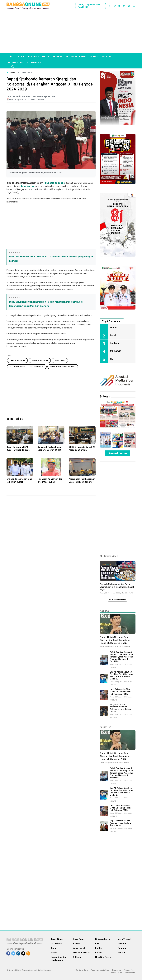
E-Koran (105, 396)
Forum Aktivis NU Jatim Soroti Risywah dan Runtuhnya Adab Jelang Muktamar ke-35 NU (115, 640)
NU (111, 359)
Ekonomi (106, 56)
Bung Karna (27, 186)
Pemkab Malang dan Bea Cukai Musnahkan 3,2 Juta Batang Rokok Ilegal (117, 587)
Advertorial (79, 948)
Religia (93, 56)
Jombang (115, 343)
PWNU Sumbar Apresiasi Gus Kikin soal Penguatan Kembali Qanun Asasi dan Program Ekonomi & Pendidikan (121, 656)
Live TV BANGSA (81, 952)
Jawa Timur (57, 939)
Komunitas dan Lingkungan (58, 958)
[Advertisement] (71, 32)
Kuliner (98, 952)
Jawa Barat (78, 939)
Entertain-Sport (17, 62)
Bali (97, 943)
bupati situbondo (40, 360)
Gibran (113, 327)
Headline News (103, 957)
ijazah (113, 335)
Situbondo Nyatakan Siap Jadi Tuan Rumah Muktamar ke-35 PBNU (19, 482)
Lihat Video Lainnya (117, 599)
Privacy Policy (129, 970)
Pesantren (105, 727)
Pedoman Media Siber (100, 970)
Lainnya (35, 62)
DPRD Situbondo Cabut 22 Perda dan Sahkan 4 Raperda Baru (82, 450)
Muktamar (115, 351)
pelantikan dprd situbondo (62, 367)
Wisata (121, 952)
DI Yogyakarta (102, 939)
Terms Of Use (116, 973)
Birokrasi (58, 56)
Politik (45, 56)
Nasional (32, 56)
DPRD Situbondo (17, 360)
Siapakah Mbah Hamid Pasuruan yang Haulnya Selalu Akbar (120, 823)
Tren (53, 948)
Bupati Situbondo (55, 182)
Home (12, 73)
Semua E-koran (117, 453)
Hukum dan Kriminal (76, 56)
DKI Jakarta (56, 943)
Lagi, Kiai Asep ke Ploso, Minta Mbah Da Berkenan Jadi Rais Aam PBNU (121, 691)
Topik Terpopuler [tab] (111, 321)
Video (54, 952)
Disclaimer (116, 970)
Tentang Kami (82, 970)
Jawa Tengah (124, 939)
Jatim (19, 56)
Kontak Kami (130, 973)
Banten (76, 943)
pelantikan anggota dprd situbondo (27, 367)
